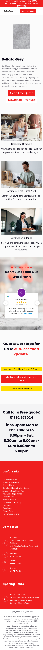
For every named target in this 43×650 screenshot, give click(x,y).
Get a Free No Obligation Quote (16, 488)
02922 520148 (15, 563)
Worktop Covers (9, 499)
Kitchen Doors (8, 496)
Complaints (7, 508)
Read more (28, 313)
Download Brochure (11, 482)
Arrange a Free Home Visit (13, 491)
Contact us (7, 505)
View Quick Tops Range (12, 494)
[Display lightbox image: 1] (21, 36)
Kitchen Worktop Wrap (12, 502)
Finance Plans (8, 485)
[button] (37, 303)
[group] (21, 303)
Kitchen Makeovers (10, 479)
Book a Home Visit (28, 11)
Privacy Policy (8, 511)
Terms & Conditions (11, 514)
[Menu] (39, 11)
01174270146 (15, 571)
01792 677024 (15, 556)
